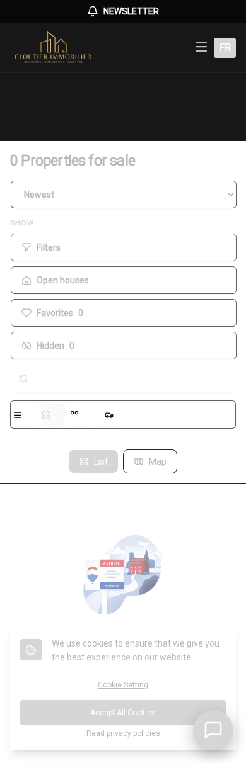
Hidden (55, 346)
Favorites (60, 313)
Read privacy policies (123, 733)
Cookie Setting (123, 685)
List (101, 461)
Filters (49, 247)
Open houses (63, 280)
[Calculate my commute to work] (109, 414)
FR (225, 48)
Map (158, 461)
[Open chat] (213, 730)
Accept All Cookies (123, 712)
